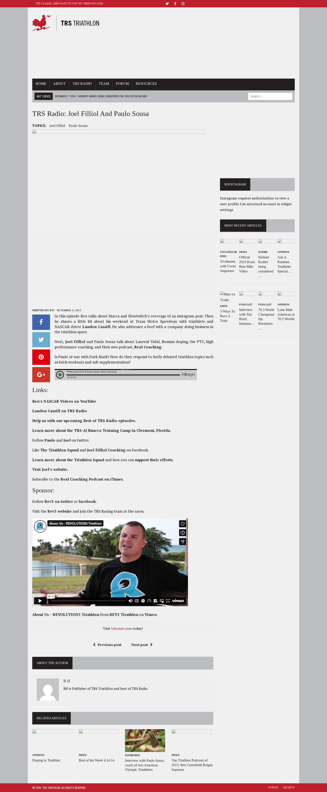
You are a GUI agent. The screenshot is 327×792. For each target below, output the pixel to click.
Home (41, 83)
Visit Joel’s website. (50, 469)
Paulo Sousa (78, 125)
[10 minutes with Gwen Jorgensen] (228, 245)
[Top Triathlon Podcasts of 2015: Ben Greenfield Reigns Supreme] (192, 748)
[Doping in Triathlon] (52, 748)
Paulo (49, 440)
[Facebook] (175, 3)
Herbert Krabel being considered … (265, 266)
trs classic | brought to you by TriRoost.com (69, 3)
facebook (87, 501)
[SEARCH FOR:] (270, 95)
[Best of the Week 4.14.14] (99, 748)
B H (52, 310)
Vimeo (151, 614)
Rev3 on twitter (58, 501)
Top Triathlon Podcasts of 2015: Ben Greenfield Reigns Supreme (192, 765)
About (59, 83)
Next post (139, 644)
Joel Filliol (57, 125)
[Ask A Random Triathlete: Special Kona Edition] (286, 245)
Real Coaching (147, 346)
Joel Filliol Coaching (106, 450)
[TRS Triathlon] (69, 23)
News (83, 755)
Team (104, 83)
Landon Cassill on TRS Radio (59, 410)
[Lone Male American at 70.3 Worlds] (286, 298)
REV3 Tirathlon (123, 614)
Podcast (245, 304)
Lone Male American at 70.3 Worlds (286, 314)
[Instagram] (183, 3)
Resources (146, 83)
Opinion (38, 755)
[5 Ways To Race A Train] (228, 299)
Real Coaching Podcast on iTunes (92, 479)
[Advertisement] (204, 43)
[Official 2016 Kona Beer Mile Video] (247, 245)
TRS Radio (82, 83)
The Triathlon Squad (59, 450)
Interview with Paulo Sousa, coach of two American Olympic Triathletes (145, 765)
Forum (122, 83)
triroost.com (121, 628)
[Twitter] (167, 3)
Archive (289, 787)
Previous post (109, 644)
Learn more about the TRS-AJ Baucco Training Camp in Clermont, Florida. (101, 430)
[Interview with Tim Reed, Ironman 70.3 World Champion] (247, 298)
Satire (263, 252)
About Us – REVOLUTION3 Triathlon (65, 614)
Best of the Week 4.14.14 (96, 760)
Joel (67, 440)
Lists (223, 306)
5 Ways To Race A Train (227, 316)
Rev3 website (59, 511)
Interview (132, 755)
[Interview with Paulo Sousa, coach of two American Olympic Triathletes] (145, 748)
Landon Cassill (96, 326)
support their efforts (154, 459)
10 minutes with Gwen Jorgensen (228, 266)
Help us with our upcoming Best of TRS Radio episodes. (84, 420)
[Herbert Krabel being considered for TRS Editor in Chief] (267, 245)
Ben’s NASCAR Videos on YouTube (64, 401)
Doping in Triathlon (46, 760)
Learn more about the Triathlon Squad (68, 459)
